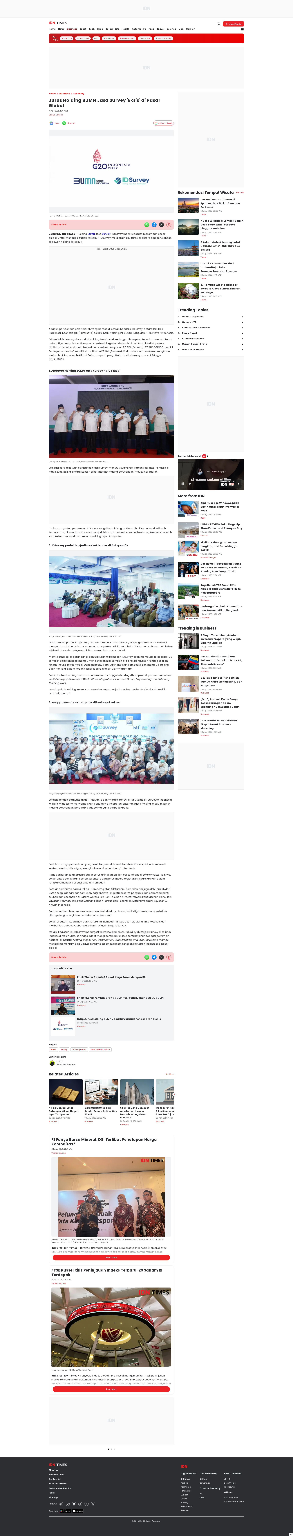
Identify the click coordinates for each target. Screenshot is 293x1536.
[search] (219, 24)
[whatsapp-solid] (146, 224)
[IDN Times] (58, 23)
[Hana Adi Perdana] (52, 1063)
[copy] (168, 224)
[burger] (242, 29)
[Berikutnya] (174, 1242)
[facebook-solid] (154, 224)
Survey (106, 234)
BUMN (91, 234)
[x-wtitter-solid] (161, 224)
